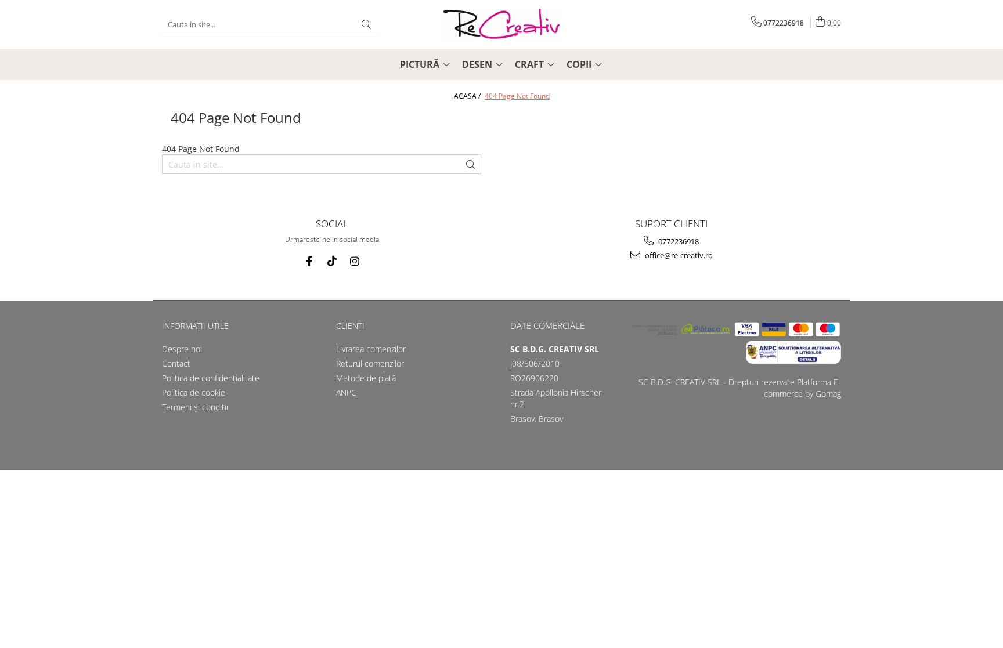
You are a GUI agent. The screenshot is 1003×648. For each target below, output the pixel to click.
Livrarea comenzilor (371, 348)
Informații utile (195, 325)
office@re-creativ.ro (678, 255)
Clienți (350, 325)
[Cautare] (366, 24)
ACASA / (468, 96)
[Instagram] (354, 261)
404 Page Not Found (517, 96)
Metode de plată (366, 377)
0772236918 (677, 241)
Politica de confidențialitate (210, 377)
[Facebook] (309, 261)
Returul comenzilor (370, 363)
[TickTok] (332, 261)
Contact (176, 363)
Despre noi (182, 348)
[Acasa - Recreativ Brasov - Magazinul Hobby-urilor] (501, 25)
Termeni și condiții (195, 406)
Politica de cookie (193, 392)
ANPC (346, 392)
